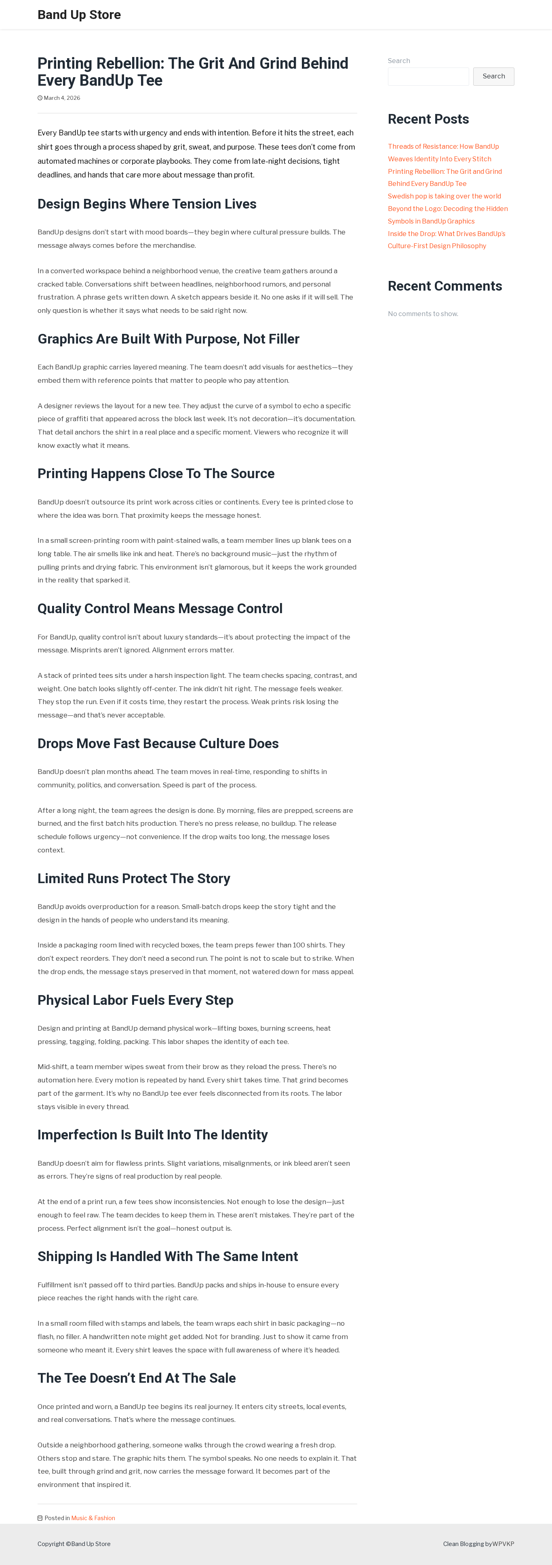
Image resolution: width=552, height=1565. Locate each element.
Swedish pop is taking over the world (444, 196)
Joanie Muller (108, 98)
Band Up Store (79, 14)
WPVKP (503, 1544)
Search (399, 61)
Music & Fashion (93, 1517)
